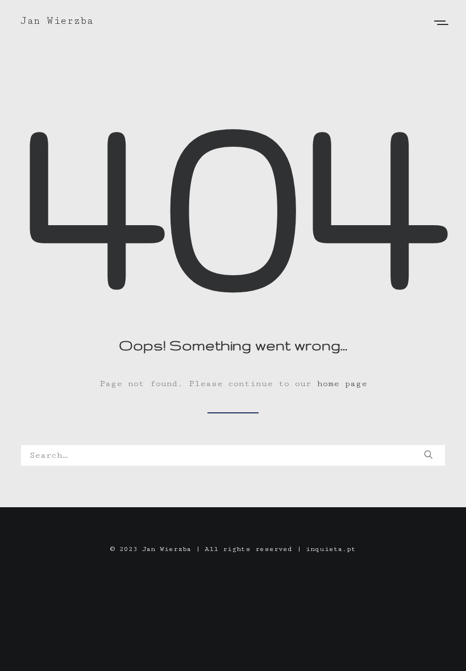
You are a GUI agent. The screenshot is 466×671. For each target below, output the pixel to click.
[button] (428, 454)
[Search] (233, 455)
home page (342, 383)
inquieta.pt (331, 549)
